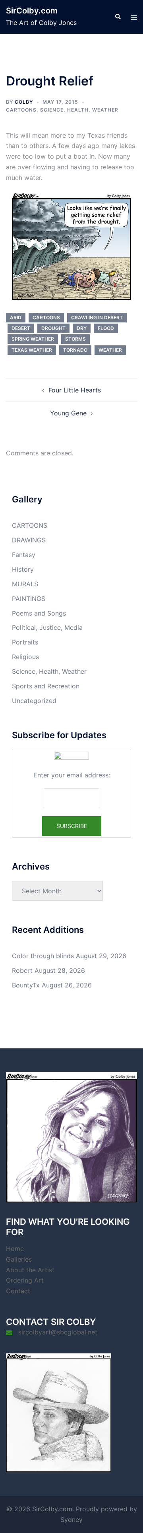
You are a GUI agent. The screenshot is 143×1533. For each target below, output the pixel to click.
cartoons (46, 317)
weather (110, 350)
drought (53, 328)
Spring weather (33, 339)
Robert (22, 970)
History (23, 569)
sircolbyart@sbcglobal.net (57, 1332)
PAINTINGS (28, 599)
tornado (75, 350)
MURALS (25, 584)
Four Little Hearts (74, 390)
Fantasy (23, 555)
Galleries (19, 1259)
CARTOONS (21, 110)
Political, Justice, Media (47, 627)
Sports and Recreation (45, 686)
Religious (25, 657)
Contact (18, 1291)
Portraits (25, 642)
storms (75, 339)
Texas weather (32, 350)
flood (106, 328)
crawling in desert (97, 317)
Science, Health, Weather (79, 110)
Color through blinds (43, 956)
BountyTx (26, 985)
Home (15, 1249)
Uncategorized (34, 701)
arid (15, 317)
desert (21, 328)
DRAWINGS (29, 540)
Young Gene (68, 413)
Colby (24, 102)
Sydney (71, 1520)
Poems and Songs (39, 613)
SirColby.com (32, 10)
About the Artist (30, 1270)
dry (82, 328)
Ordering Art (25, 1280)
